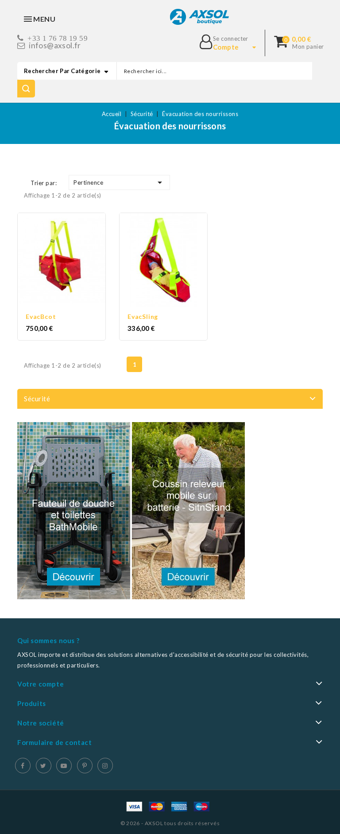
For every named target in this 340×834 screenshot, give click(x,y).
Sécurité (37, 399)
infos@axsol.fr (55, 45)
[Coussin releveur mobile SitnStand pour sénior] (188, 510)
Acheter (69, 262)
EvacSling (143, 316)
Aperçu (53, 262)
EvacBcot (41, 316)
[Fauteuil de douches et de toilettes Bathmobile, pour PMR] (73, 510)
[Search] (26, 88)
